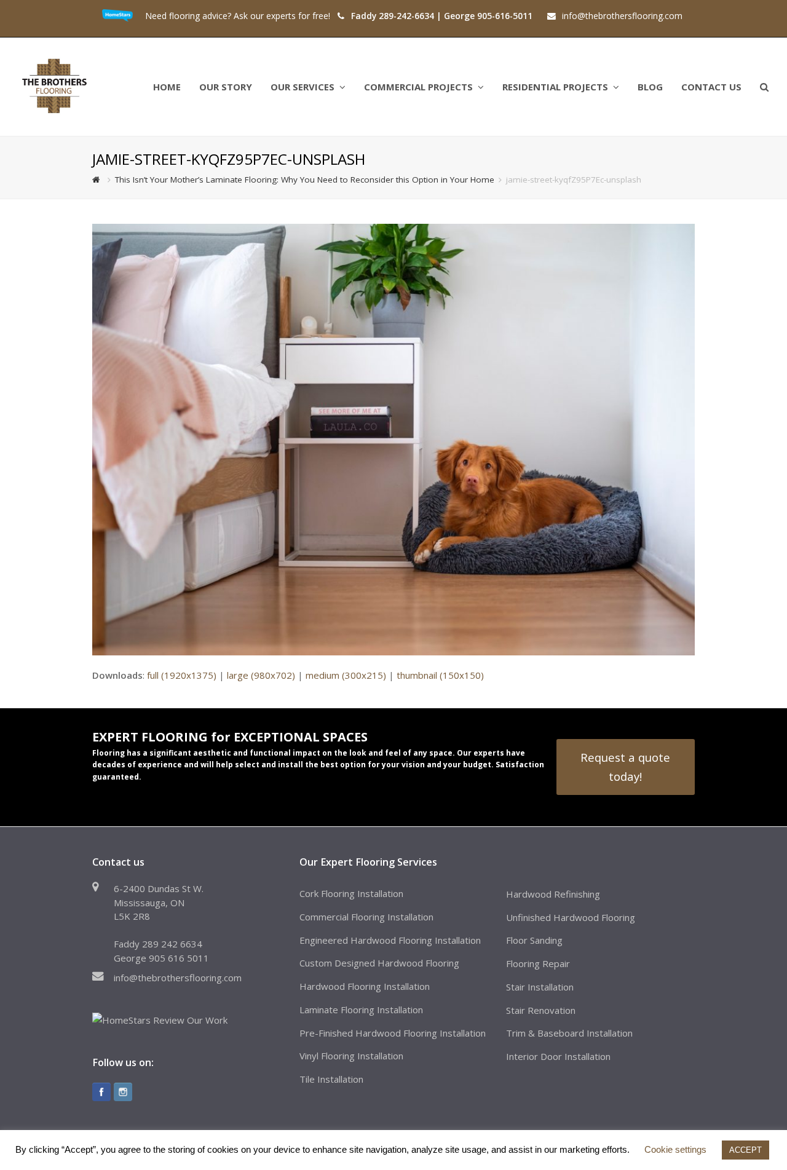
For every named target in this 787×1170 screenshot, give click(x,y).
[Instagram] (123, 1092)
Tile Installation (331, 1079)
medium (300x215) (346, 675)
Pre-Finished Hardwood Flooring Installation (392, 1033)
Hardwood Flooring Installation (364, 986)
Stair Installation (540, 987)
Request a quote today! (625, 766)
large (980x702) (261, 675)
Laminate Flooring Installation (361, 1009)
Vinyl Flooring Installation (351, 1055)
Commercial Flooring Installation (366, 917)
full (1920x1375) (181, 675)
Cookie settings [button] (675, 1149)
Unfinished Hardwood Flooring (570, 917)
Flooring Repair (538, 963)
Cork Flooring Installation (351, 893)
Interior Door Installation (558, 1056)
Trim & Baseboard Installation (569, 1033)
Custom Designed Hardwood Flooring (379, 963)
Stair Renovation (540, 1010)
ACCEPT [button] (745, 1150)
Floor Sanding (534, 940)
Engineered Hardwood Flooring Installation (390, 940)
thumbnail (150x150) (440, 675)
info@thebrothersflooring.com (178, 977)
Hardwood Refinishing (553, 894)
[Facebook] (101, 1092)
